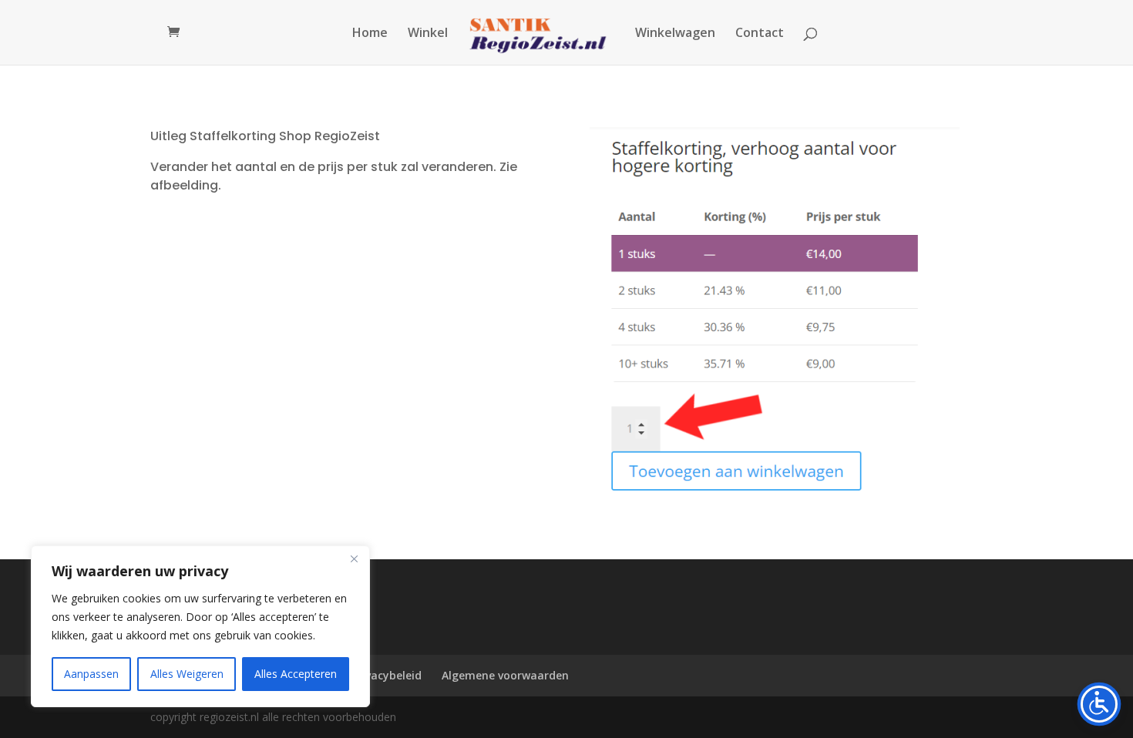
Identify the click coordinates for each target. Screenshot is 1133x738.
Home (370, 34)
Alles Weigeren (187, 673)
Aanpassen (91, 673)
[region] (200, 626)
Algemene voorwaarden (505, 675)
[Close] (354, 558)
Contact (759, 34)
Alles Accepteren (295, 673)
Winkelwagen (675, 34)
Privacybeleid (386, 675)
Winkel (428, 34)
